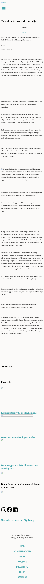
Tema (22, 572)
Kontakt (22, 577)
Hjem (22, 546)
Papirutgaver (22, 551)
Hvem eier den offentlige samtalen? (19, 437)
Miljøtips (22, 567)
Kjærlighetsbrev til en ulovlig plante (19, 412)
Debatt (22, 556)
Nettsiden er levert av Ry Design (18, 520)
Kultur (24, 32)
